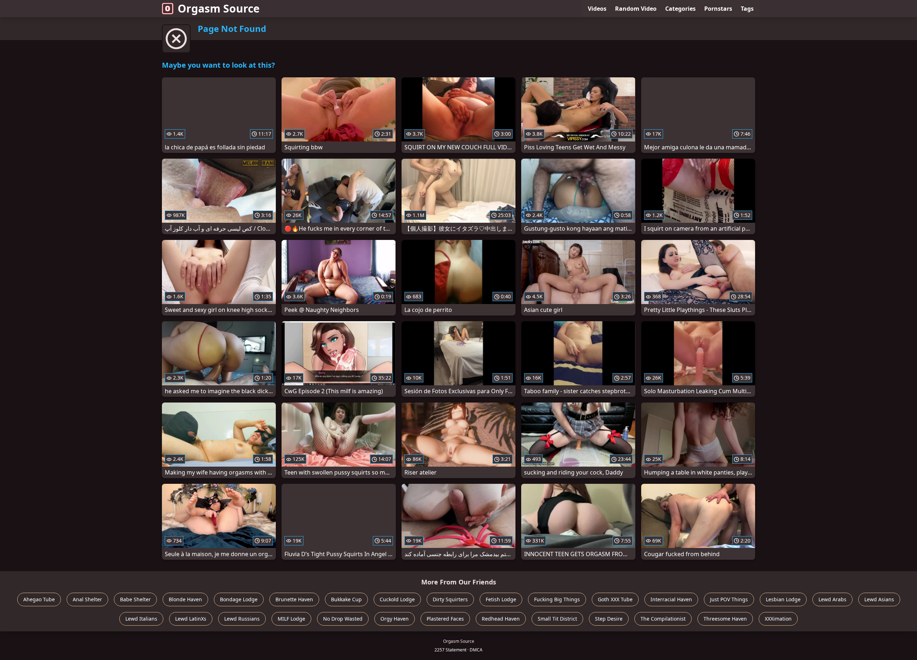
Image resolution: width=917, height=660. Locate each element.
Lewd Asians (879, 599)
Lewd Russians (242, 618)
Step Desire (609, 618)
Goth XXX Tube (615, 599)
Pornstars (718, 9)
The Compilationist (663, 618)
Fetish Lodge (501, 599)
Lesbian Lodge (783, 599)
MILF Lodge (291, 618)
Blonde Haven (185, 599)
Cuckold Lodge (397, 599)
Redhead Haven (501, 618)
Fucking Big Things (557, 599)
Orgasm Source (219, 8)
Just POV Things (729, 599)
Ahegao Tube (39, 599)
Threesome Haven (725, 618)
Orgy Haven (394, 618)
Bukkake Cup (346, 599)
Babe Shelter (135, 599)
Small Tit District (557, 618)
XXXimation (778, 618)
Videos (597, 9)
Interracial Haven (671, 599)
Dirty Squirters (450, 599)
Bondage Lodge (239, 599)
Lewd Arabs (832, 599)
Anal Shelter (87, 599)
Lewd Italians (141, 618)
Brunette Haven (294, 599)
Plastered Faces (445, 618)
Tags (747, 9)
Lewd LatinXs (190, 618)
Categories (680, 9)
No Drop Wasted (343, 618)
